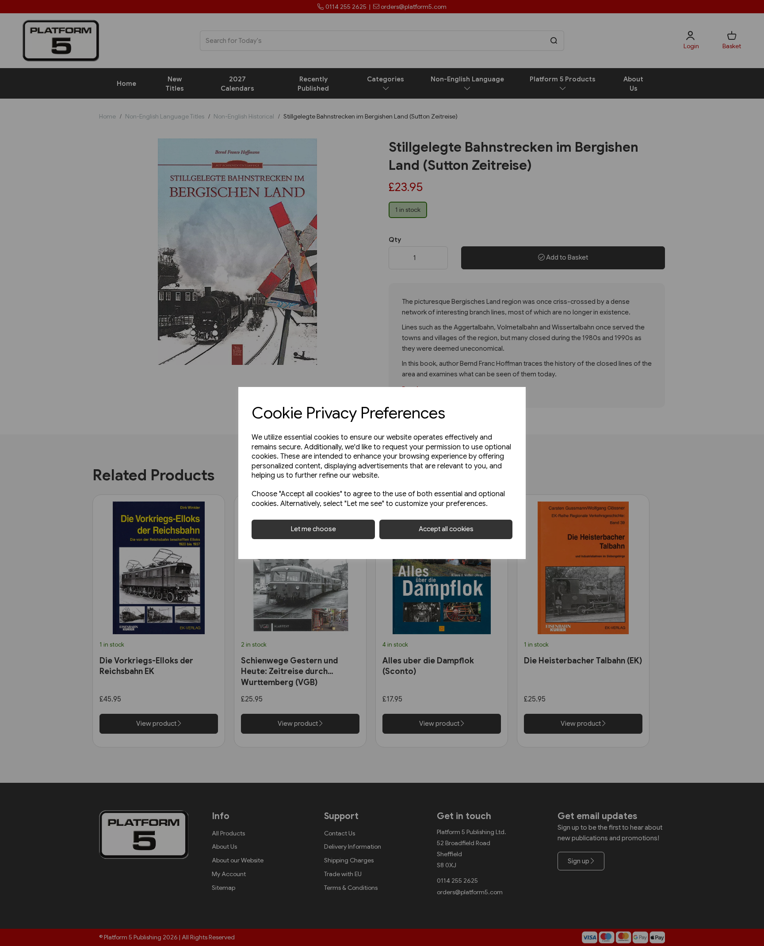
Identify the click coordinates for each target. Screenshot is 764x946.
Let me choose (313, 529)
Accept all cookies (446, 529)
